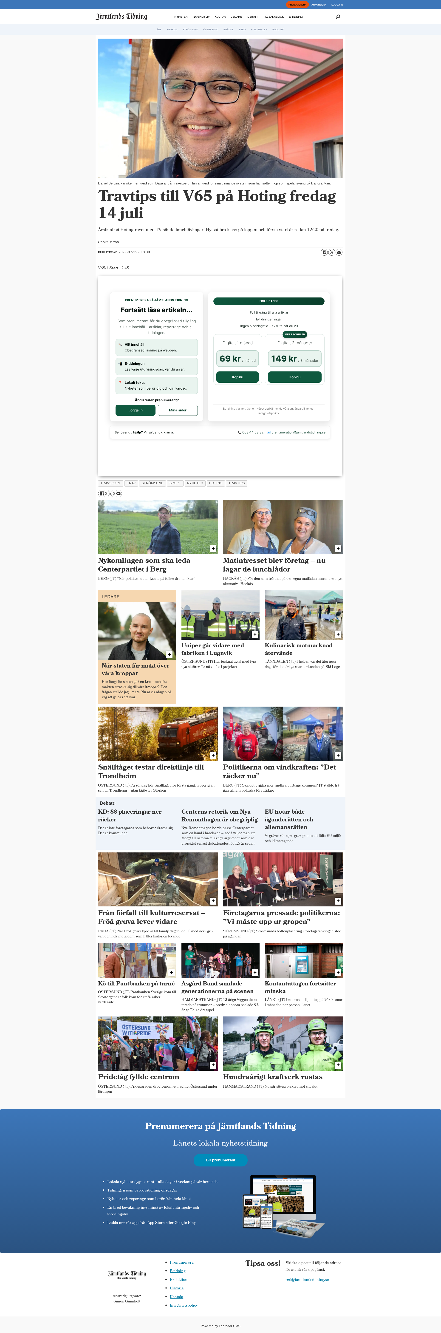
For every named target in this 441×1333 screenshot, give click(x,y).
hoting (215, 483)
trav (131, 483)
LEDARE (236, 16)
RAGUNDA (278, 29)
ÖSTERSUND (210, 29)
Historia (177, 1288)
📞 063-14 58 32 (250, 432)
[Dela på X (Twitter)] (331, 252)
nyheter (195, 483)
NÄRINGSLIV (201, 16)
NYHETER (181, 16)
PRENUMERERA (297, 4)
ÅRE (158, 29)
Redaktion (178, 1280)
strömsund (153, 483)
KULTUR (220, 16)
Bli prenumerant (220, 1160)
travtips (237, 483)
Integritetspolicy (184, 1305)
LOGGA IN (337, 4)
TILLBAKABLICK (273, 16)
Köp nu (237, 377)
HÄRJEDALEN (259, 29)
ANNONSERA (318, 4)
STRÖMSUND (190, 29)
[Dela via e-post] (339, 252)
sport (175, 483)
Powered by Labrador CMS (220, 1326)
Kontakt (176, 1297)
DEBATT (252, 16)
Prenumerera (182, 1262)
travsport (111, 483)
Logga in (136, 410)
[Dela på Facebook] (324, 252)
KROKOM (172, 29)
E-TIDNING (296, 16)
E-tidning (178, 1271)
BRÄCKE (228, 29)
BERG (242, 29)
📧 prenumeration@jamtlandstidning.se (296, 432)
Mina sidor (178, 410)
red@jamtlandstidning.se (307, 1280)
